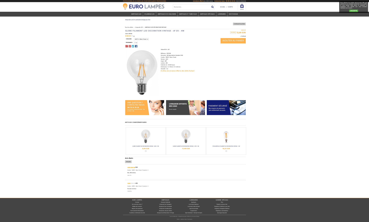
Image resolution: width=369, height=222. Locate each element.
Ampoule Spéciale (165, 202)
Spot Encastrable (193, 209)
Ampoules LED (136, 14)
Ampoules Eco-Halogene (167, 14)
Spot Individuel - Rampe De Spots (193, 213)
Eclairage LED (150, 14)
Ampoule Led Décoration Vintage (165, 213)
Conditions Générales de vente (137, 213)
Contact (137, 202)
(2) (134, 36)
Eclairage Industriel (222, 213)
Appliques (193, 202)
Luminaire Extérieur (194, 204)
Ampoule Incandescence (165, 209)
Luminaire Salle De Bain (194, 206)
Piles (222, 202)
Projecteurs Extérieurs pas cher (222, 206)
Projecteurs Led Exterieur (222, 211)
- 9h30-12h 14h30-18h (230, 1)
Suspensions (193, 211)
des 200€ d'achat (203, 1)
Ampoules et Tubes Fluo (188, 14)
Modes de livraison (137, 206)
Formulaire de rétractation (137, 211)
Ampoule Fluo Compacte (165, 206)
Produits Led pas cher (222, 204)
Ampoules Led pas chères (165, 211)
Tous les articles (129, 27)
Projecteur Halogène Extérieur (222, 209)
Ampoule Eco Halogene (165, 204)
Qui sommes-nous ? (137, 204)
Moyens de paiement (137, 209)
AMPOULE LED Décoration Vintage (155, 27)
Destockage (233, 14)
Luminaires (222, 14)
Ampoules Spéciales (207, 14)
